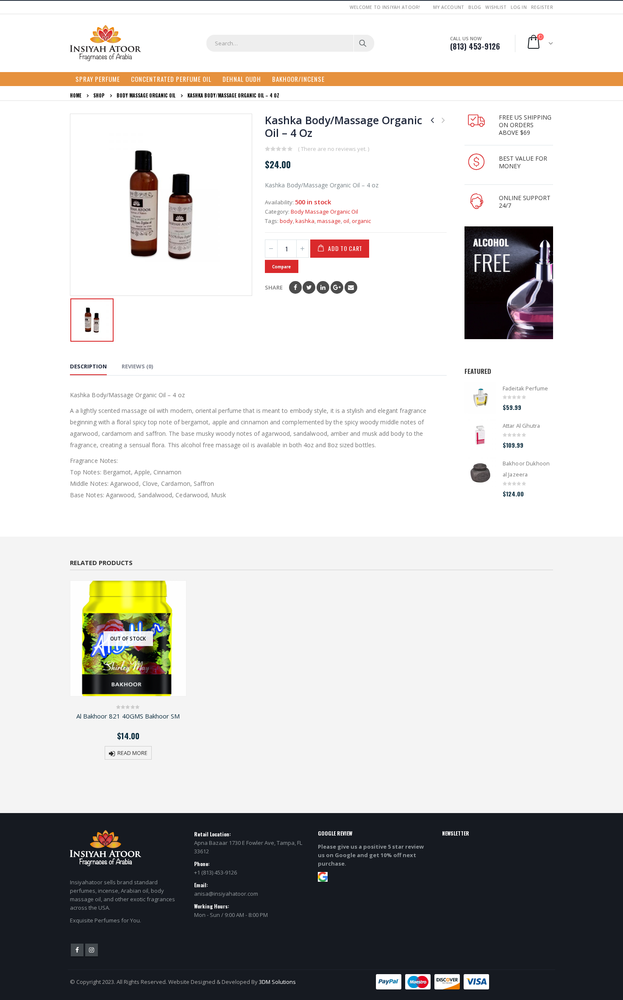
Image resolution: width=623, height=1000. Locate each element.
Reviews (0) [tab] (137, 366)
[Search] (363, 43)
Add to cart (345, 248)
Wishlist (495, 7)
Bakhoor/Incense (298, 79)
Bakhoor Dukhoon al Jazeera (526, 469)
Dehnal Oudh (241, 79)
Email (351, 287)
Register (542, 7)
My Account (448, 7)
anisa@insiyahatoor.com (226, 893)
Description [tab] (88, 366)
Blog (474, 7)
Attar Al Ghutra (521, 425)
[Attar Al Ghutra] (480, 435)
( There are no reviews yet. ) (333, 149)
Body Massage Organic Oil (324, 211)
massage (329, 221)
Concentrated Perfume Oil (171, 79)
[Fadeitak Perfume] (480, 398)
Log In (519, 7)
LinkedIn (323, 287)
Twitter (309, 287)
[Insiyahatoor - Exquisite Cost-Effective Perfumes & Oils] (105, 43)
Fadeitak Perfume (525, 388)
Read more (132, 753)
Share (274, 287)
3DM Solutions (277, 982)
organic (361, 221)
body (286, 221)
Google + (337, 287)
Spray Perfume (97, 79)
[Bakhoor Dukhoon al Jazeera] (480, 473)
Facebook (295, 287)
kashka (304, 221)
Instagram (91, 950)
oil (346, 221)
